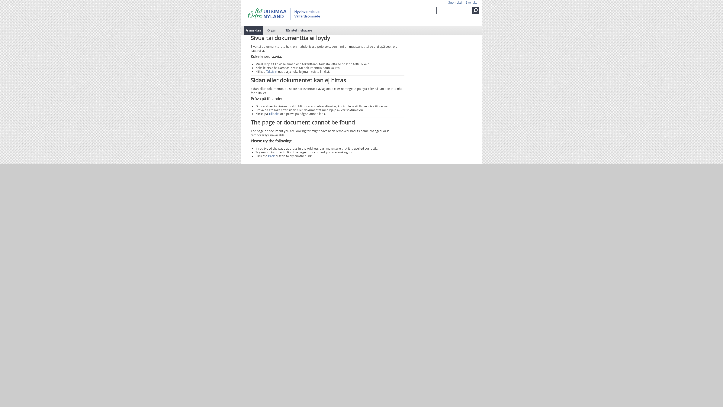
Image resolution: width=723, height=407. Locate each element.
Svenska (471, 2)
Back (271, 156)
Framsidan (253, 30)
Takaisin (271, 72)
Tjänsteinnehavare (299, 30)
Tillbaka (274, 114)
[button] (475, 10)
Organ (271, 30)
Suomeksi (455, 2)
